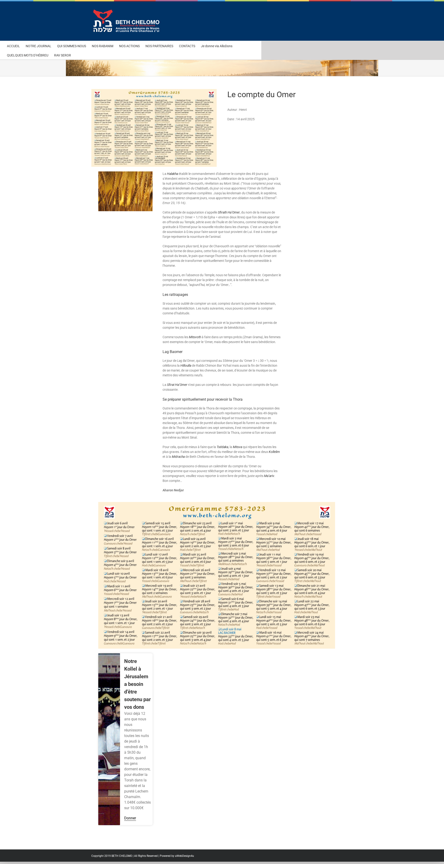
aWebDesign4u (184, 856)
